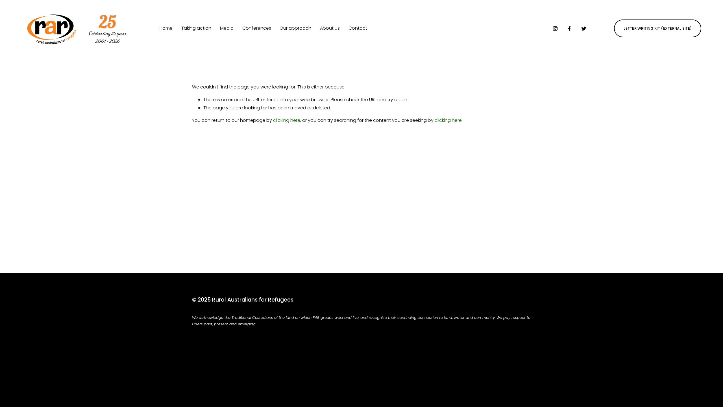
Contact (358, 28)
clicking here (286, 120)
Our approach (295, 28)
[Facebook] (569, 28)
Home (166, 28)
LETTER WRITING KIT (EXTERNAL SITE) (658, 28)
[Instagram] (555, 28)
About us (330, 28)
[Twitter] (584, 28)
